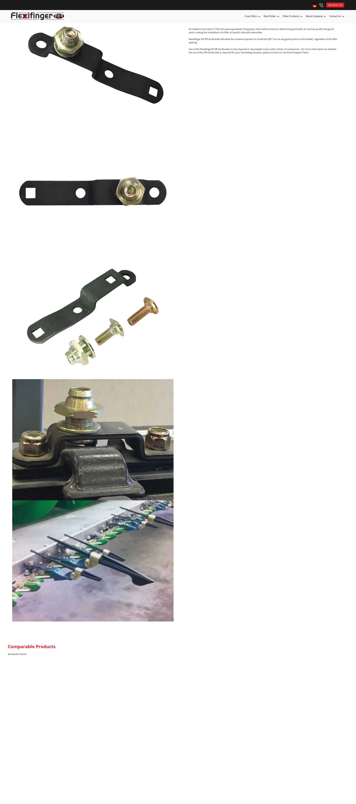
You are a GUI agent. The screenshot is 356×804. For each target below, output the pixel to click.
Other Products (291, 16)
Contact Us (335, 16)
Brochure (333, 5)
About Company (314, 16)
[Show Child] (259, 16)
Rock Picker (270, 16)
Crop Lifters (250, 16)
